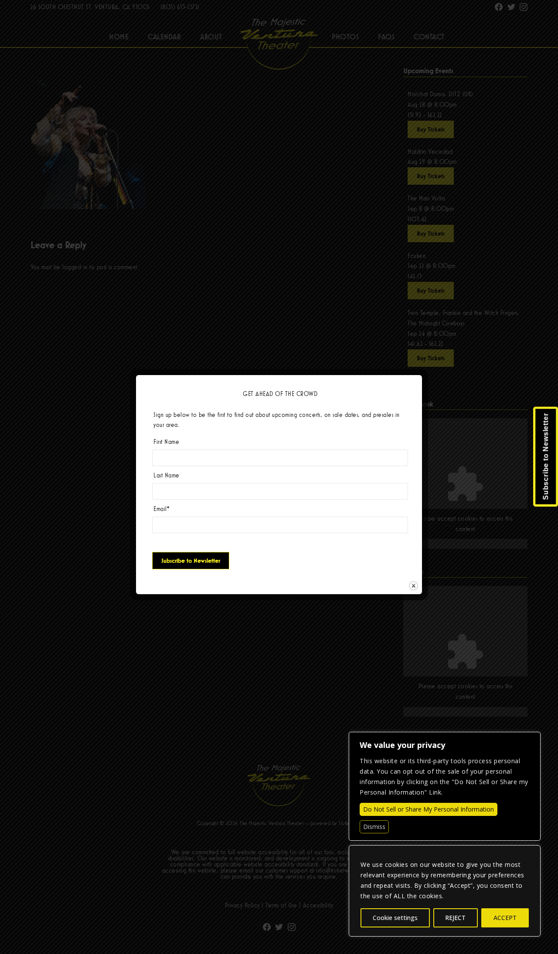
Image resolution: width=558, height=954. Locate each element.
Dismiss (374, 826)
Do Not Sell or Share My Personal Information (428, 809)
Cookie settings (395, 917)
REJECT (455, 917)
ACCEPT (505, 917)
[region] (445, 891)
